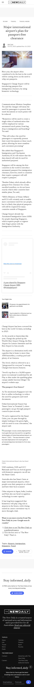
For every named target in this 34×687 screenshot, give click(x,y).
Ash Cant (10, 44)
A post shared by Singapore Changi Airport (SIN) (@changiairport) (14, 285)
